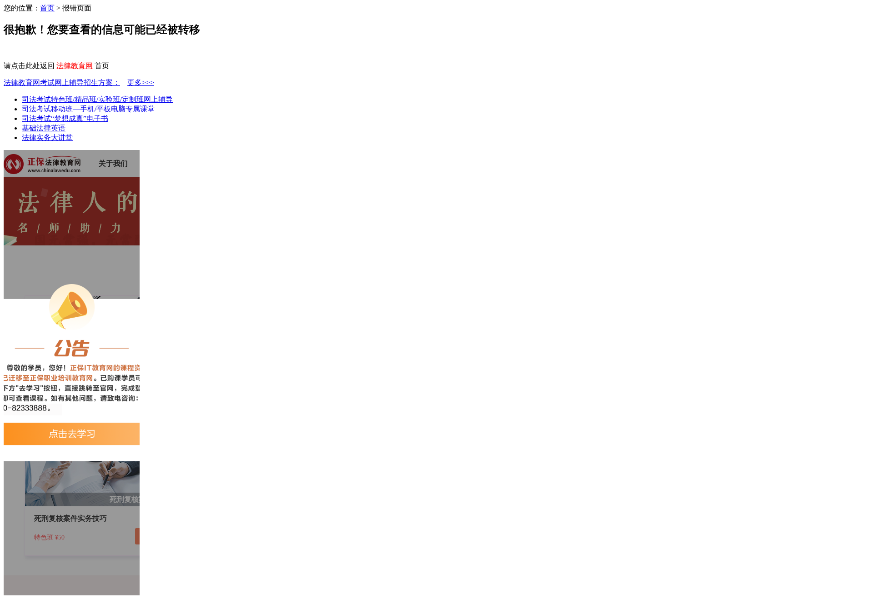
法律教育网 (74, 66)
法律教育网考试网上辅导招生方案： (62, 82)
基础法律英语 (43, 128)
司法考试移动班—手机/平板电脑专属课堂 (88, 109)
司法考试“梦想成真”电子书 (65, 118)
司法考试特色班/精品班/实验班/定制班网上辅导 (97, 99)
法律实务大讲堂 (47, 137)
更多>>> (140, 82)
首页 (47, 8)
